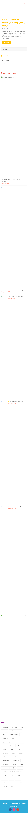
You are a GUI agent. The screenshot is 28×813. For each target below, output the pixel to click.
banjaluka (5, 727)
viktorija (12, 782)
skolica (4, 771)
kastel (11, 745)
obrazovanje (6, 764)
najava (4, 757)
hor (18, 738)
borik (22, 727)
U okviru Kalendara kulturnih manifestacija (12, 290)
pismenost (5, 768)
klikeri (18, 745)
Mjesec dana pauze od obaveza (16, 506)
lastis (19, 749)
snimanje (5, 775)
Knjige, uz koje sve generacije (15, 296)
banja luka (14, 727)
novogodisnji (16, 760)
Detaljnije (6, 42)
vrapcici (20, 782)
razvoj (20, 768)
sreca (19, 775)
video (4, 782)
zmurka (5, 786)
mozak (13, 753)
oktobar (14, 764)
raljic (13, 768)
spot (12, 775)
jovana (4, 745)
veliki (18, 779)
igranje (10, 742)
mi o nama (5, 753)
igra (4, 742)
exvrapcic (5, 738)
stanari (4, 779)
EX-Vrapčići (5, 63)
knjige (4, 749)
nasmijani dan (13, 757)
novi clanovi (6, 760)
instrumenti (19, 742)
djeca (4, 734)
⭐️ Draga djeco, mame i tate (15, 401)
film (13, 738)
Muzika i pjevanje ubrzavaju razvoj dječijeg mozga (14, 22)
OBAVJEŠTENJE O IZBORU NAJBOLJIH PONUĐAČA (11, 180)
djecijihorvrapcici (14, 734)
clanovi (4, 731)
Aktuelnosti (5, 60)
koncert (12, 749)
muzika (20, 753)
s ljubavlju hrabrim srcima (16, 771)
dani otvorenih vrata (15, 731)
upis (12, 779)
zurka (12, 786)
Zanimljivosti (6, 67)
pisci (21, 764)
